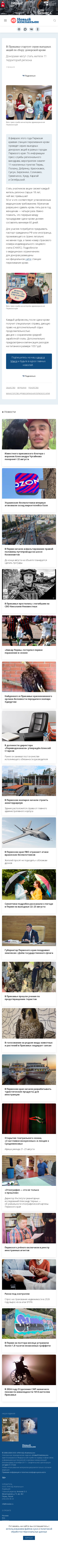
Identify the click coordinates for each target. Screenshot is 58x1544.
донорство (33, 388)
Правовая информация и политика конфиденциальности (24, 1472)
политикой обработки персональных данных (31, 1530)
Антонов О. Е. (22, 1491)
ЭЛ (9, 1465)
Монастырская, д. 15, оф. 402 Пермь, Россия (12, 1495)
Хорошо (29, 1538)
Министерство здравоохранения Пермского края (28, 393)
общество (10, 388)
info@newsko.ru (7, 1504)
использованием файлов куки (22, 1528)
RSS (3, 1518)
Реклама (5, 1515)
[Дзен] (19, 29)
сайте (28, 259)
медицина (21, 388)
